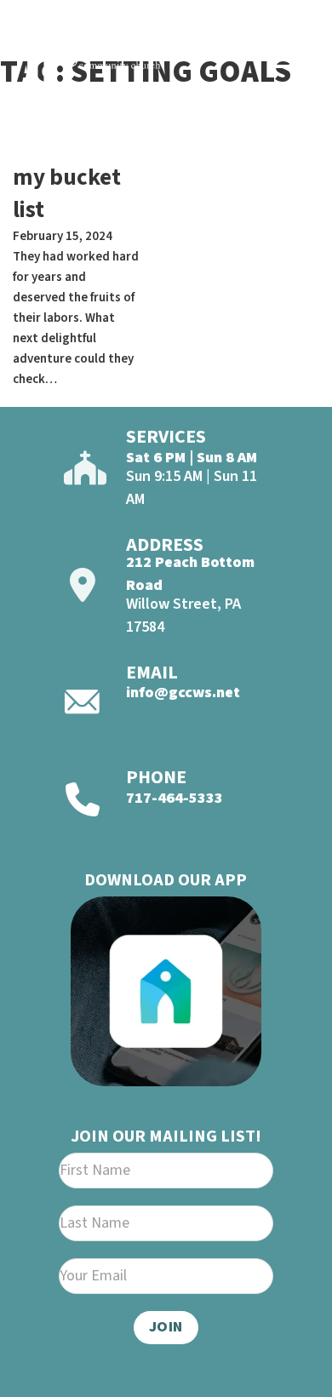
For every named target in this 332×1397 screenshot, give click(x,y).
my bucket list (67, 193)
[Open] (290, 58)
